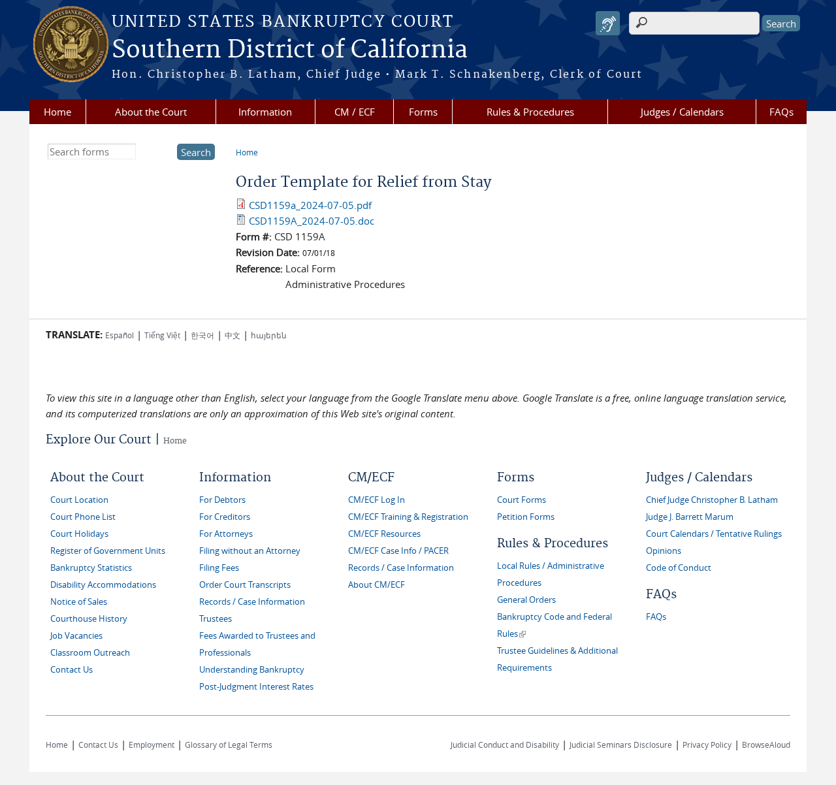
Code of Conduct (678, 567)
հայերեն (269, 335)
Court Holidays (79, 533)
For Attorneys (226, 533)
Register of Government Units (107, 550)
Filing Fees (219, 567)
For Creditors (224, 516)
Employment (151, 744)
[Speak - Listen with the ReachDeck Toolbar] (608, 23)
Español (119, 335)
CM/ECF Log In (376, 499)
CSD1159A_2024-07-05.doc (311, 220)
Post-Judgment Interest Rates (256, 686)
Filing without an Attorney (249, 550)
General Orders (526, 599)
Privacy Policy (707, 744)
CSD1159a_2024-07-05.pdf (310, 205)
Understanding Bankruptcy (251, 669)
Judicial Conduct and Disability (505, 744)
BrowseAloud (766, 744)
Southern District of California (290, 50)
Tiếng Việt (162, 335)
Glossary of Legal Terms (228, 744)
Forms (423, 111)
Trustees (215, 618)
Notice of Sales (78, 601)
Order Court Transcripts (245, 584)
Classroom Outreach (90, 652)
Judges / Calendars (682, 111)
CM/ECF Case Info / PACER (398, 550)
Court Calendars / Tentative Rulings (714, 533)
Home (57, 111)
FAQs (781, 111)
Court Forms (521, 499)
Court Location (79, 499)
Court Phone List (83, 516)
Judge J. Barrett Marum (689, 516)
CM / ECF (354, 111)
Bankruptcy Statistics (91, 567)
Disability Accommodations (103, 584)
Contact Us (71, 669)
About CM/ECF (376, 584)
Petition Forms (526, 516)
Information (265, 111)
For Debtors (222, 499)
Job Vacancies (76, 635)
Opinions (663, 550)
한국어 (202, 335)
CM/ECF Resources (384, 533)
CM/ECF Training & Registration (408, 516)
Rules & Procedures (530, 111)
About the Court (151, 111)
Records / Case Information (252, 601)
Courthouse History (88, 618)
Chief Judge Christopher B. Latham (712, 499)
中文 (232, 335)
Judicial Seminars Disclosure (621, 744)
